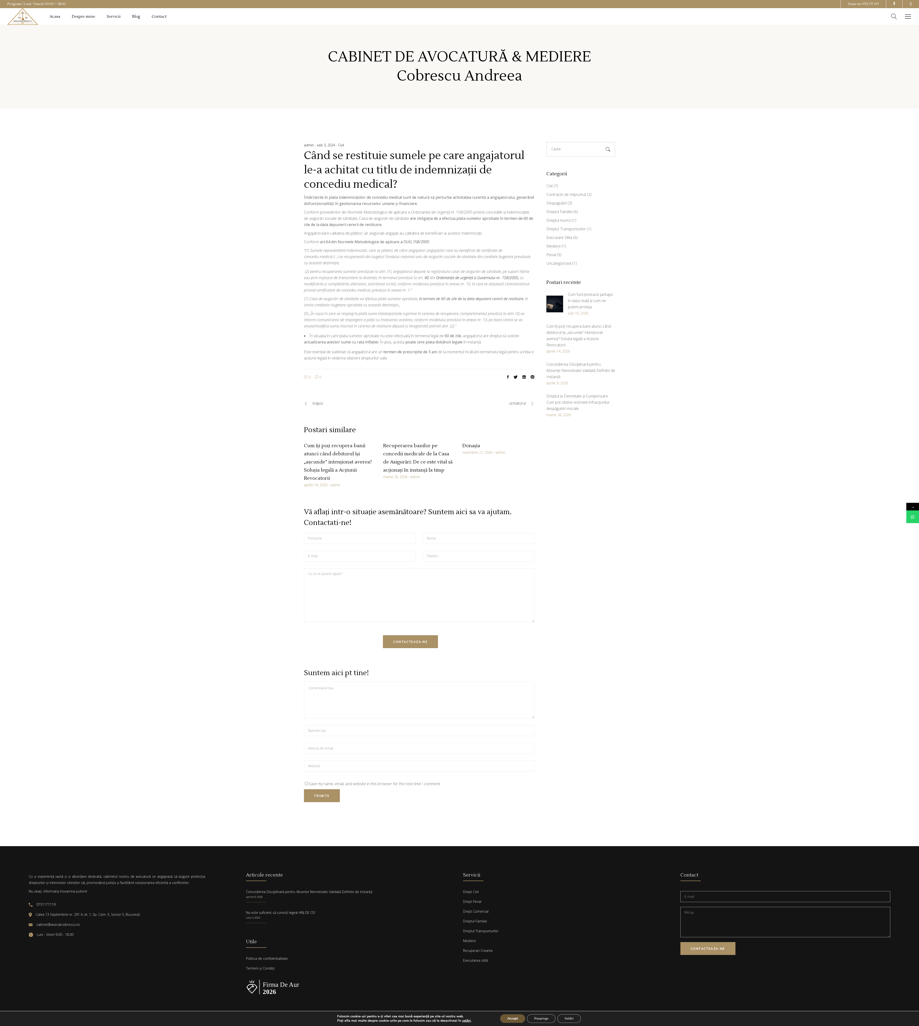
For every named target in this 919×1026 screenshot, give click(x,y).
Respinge (541, 1018)
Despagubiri (556, 203)
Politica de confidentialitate (267, 958)
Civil (341, 145)
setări (466, 1021)
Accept (512, 1018)
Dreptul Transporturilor (566, 229)
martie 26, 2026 (395, 476)
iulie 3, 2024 (326, 145)
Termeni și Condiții (260, 968)
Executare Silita (559, 237)
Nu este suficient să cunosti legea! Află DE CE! (280, 912)
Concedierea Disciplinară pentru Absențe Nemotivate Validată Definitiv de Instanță (309, 891)
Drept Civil (471, 891)
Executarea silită (475, 960)
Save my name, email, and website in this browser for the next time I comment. (375, 783)
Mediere (553, 246)
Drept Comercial (475, 911)
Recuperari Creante (478, 950)
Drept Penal (472, 901)
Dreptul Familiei (559, 211)
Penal (551, 254)
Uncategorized (558, 263)
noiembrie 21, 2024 (477, 452)
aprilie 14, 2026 (315, 485)
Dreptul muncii (558, 220)
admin (309, 145)
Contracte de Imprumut (566, 194)
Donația (471, 446)
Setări (569, 1018)
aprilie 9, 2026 (254, 897)
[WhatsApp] (912, 517)
